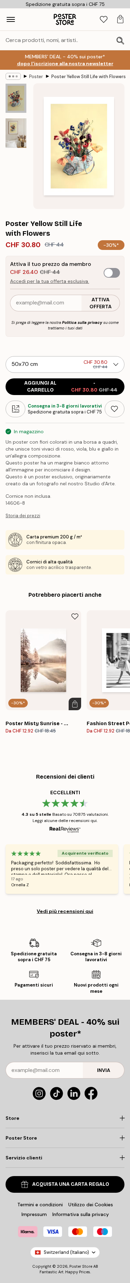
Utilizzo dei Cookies (90, 1204)
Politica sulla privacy (82, 322)
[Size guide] (15, 409)
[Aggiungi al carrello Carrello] (75, 704)
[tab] (103, 20)
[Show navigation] (11, 19)
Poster (36, 76)
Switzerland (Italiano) (66, 1252)
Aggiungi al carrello (71, 386)
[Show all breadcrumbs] (13, 76)
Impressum (34, 1214)
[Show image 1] (16, 98)
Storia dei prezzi (23, 516)
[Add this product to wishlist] (114, 409)
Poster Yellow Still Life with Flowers (88, 76)
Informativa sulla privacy (80, 1214)
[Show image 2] (16, 133)
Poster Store (80, 1266)
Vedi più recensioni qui (65, 911)
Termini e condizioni (40, 1204)
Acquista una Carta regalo (70, 1184)
